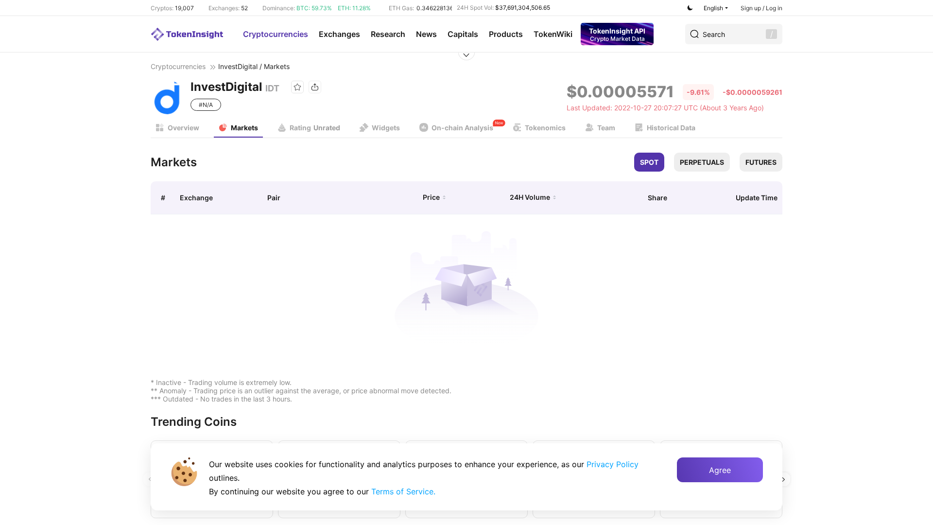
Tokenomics (545, 127)
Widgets (386, 127)
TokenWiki (553, 34)
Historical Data (671, 127)
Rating (315, 127)
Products (506, 34)
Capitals (463, 34)
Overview (183, 127)
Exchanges (339, 34)
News (426, 34)
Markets (244, 127)
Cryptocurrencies (275, 34)
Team (606, 127)
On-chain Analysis (462, 127)
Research (388, 34)
